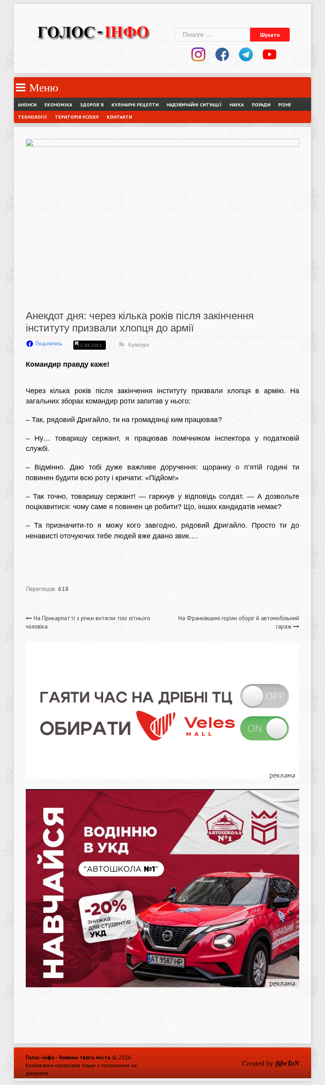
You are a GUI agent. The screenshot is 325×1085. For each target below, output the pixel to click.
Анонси (27, 105)
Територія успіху (77, 117)
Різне (284, 105)
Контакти (119, 117)
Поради (261, 105)
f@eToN (287, 1063)
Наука (236, 105)
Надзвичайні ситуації (194, 105)
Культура (138, 344)
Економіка (58, 105)
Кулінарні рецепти (135, 105)
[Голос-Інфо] (93, 31)
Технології (32, 117)
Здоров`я (91, 105)
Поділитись (49, 343)
